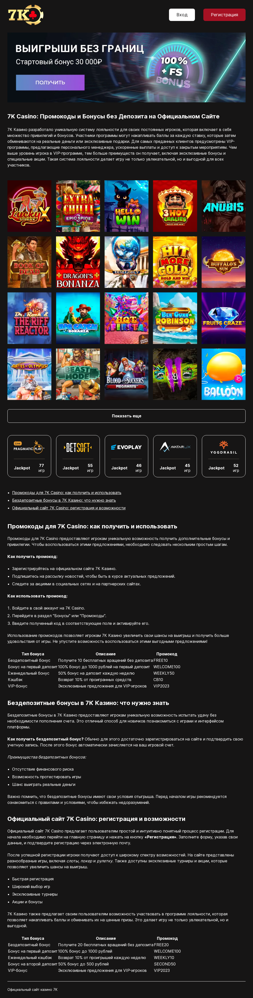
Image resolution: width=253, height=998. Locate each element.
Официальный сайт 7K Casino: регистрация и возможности (69, 507)
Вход (182, 14)
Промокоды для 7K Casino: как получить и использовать (66, 492)
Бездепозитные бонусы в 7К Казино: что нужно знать (64, 500)
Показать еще (126, 415)
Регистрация (224, 14)
